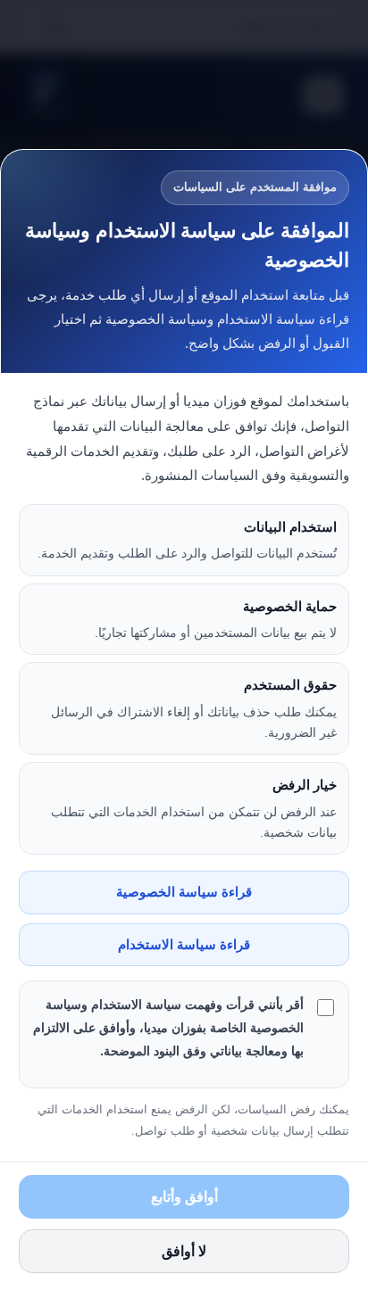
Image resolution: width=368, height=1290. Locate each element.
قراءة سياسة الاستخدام (184, 945)
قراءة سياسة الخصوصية (184, 892)
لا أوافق (184, 1251)
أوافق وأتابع (184, 1196)
